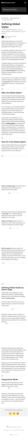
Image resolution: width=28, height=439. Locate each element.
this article (7, 81)
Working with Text (14, 18)
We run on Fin (15, 434)
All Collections (5, 18)
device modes (11, 123)
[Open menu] (25, 3)
